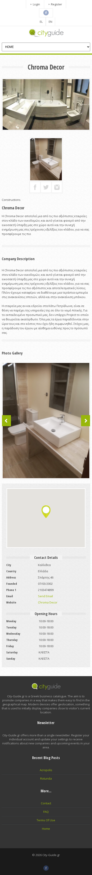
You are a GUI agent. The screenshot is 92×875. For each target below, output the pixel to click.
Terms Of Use (46, 820)
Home (46, 829)
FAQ (46, 812)
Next (85, 420)
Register (56, 4)
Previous (6, 420)
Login (36, 4)
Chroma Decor (47, 602)
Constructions (11, 200)
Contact (46, 803)
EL (41, 22)
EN (50, 22)
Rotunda (46, 778)
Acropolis (46, 770)
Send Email (45, 596)
